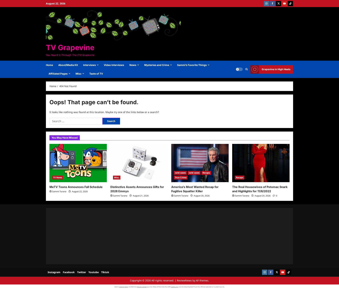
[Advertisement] (155, 236)
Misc (78, 73)
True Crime (180, 177)
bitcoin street (142, 287)
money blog (123, 287)
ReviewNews (184, 280)
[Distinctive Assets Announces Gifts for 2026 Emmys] (139, 163)
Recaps (206, 172)
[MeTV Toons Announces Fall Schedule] (78, 163)
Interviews (89, 64)
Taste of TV (96, 73)
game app (174, 287)
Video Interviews (114, 64)
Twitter (81, 272)
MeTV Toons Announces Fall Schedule (76, 187)
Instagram (54, 272)
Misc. (116, 177)
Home (49, 64)
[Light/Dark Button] (239, 69)
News (132, 64)
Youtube (93, 272)
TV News (57, 177)
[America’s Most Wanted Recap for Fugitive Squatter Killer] (200, 163)
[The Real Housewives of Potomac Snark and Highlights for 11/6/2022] (261, 163)
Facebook (69, 272)
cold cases (180, 172)
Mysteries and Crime (156, 64)
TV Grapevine (70, 47)
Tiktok (105, 272)
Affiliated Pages (58, 73)
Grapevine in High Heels (276, 69)
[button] (246, 69)
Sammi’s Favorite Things (192, 64)
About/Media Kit (68, 64)
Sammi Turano (59, 191)
